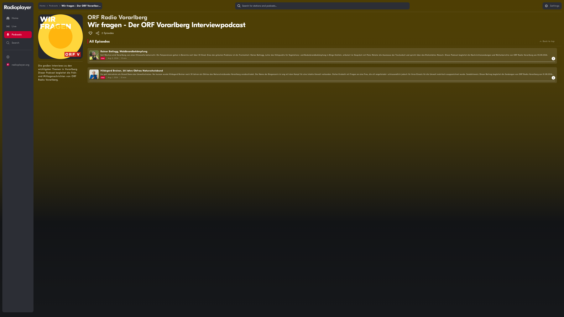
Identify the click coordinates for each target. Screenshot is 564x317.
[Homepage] (17, 7)
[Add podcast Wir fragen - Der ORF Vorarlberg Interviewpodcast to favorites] (90, 33)
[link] (43, 6)
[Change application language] (18, 57)
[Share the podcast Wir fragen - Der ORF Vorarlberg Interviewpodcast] (97, 33)
